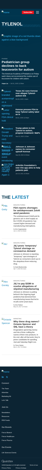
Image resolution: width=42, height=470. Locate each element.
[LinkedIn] (3, 377)
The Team (5, 388)
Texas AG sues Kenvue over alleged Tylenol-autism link (27, 93)
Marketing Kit (6, 396)
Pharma (5, 59)
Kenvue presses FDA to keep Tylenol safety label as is (27, 111)
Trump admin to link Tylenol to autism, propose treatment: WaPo (28, 130)
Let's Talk (5, 400)
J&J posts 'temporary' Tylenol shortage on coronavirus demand (25, 248)
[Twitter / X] (7, 377)
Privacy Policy (6, 468)
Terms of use (34, 465)
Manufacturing (19, 205)
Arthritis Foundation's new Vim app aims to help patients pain (28, 167)
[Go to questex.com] (7, 461)
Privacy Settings (21, 468)
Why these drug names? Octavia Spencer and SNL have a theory (26, 324)
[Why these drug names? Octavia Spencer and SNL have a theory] (7, 321)
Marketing (17, 319)
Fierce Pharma (7, 440)
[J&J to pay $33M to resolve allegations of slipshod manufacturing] (7, 283)
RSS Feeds (6, 420)
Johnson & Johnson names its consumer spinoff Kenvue (25, 149)
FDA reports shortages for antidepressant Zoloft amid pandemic (26, 210)
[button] (37, 12)
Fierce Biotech (7, 432)
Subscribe (28, 12)
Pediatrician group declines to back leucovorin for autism (18, 65)
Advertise (5, 392)
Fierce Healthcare (8, 436)
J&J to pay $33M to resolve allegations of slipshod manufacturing (26, 286)
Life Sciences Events (9, 452)
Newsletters (6, 412)
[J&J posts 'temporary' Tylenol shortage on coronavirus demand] (4, 244)
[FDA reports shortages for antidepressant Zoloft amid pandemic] (7, 207)
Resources (5, 416)
